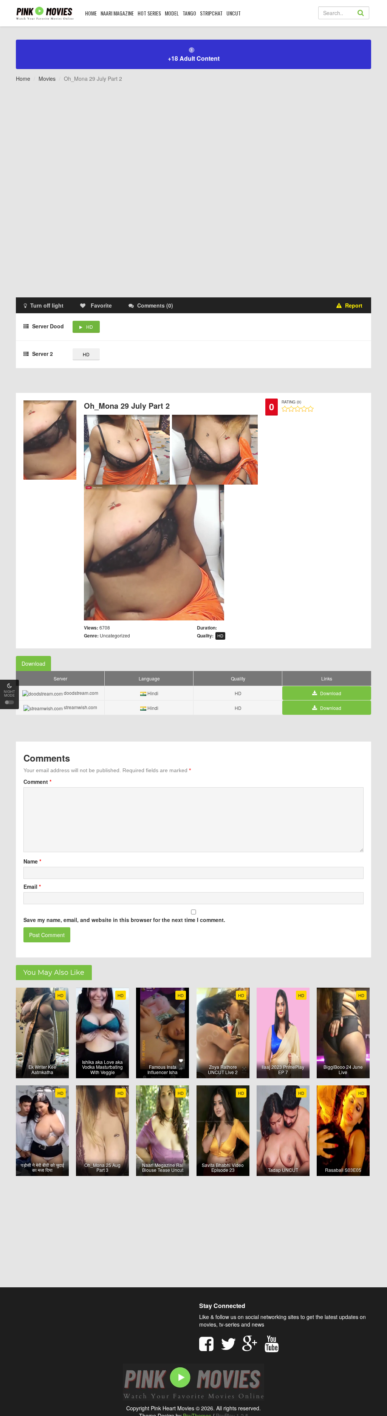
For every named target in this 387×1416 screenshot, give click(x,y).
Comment (37, 781)
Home (23, 78)
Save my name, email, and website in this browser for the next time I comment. (124, 919)
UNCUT (233, 13)
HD (89, 326)
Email (32, 886)
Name (32, 861)
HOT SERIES (149, 13)
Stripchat (211, 13)
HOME (91, 13)
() (155, 305)
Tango (189, 13)
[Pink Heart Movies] (45, 12)
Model (172, 13)
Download (33, 663)
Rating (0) (291, 402)
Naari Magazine (117, 13)
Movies (47, 78)
